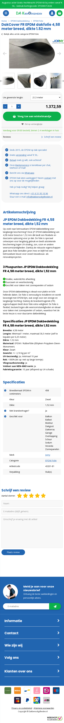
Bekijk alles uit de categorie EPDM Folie (21, 34)
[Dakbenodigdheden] (29, 13)
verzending (21, 155)
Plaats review (13, 552)
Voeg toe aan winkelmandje (34, 116)
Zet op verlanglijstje (33, 124)
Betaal (13, 160)
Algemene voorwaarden (44, 708)
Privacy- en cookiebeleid (22, 708)
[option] (32, 53)
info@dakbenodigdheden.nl (39, 196)
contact (47, 178)
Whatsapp (29, 172)
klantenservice (22, 165)
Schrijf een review (52, 136)
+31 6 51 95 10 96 (39, 193)
